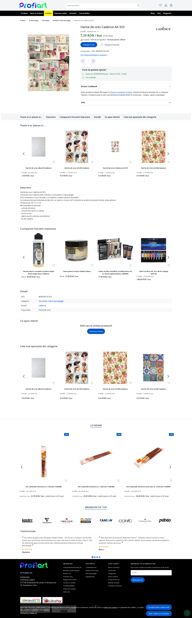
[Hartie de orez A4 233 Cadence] (77, 147)
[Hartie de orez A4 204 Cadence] (153, 147)
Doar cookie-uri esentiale (159, 613)
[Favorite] (160, 5)
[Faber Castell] (145, 525)
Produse (24, 13)
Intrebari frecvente (92, 570)
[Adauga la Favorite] (54, 162)
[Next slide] (168, 153)
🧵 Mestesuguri (34, 20)
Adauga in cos (88, 45)
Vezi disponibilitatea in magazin (93, 55)
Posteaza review (96, 331)
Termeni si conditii (69, 583)
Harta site (66, 592)
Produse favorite (114, 580)
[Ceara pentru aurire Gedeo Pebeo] (77, 250)
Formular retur (68, 577)
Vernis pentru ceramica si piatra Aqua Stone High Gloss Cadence (38, 272)
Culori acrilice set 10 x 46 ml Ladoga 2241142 (153, 272)
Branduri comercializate (71, 570)
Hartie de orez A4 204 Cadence (153, 168)
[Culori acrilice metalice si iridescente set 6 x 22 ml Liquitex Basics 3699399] (115, 250)
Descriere (51, 117)
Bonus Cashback (89, 86)
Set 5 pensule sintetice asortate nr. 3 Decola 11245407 (148, 486)
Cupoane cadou (60, 13)
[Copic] (125, 525)
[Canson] (106, 525)
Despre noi (67, 573)
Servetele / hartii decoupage (62, 20)
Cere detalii (91, 77)
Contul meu (112, 570)
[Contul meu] (166, 5)
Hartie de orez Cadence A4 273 (115, 168)
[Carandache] (66, 525)
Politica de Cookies (69, 589)
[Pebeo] (165, 525)
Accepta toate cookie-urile (158, 607)
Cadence (42, 305)
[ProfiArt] (33, 5)
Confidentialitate (68, 586)
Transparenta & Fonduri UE (72, 567)
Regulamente (90, 577)
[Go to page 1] (92, 557)
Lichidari (48, 13)
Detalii (97, 117)
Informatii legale (91, 573)
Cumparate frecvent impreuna (75, 117)
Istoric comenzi (113, 577)
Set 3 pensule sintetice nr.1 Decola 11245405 (44, 486)
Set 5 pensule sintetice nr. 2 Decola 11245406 (96, 486)
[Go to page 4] (99, 557)
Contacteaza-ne (91, 567)
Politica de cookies (110, 607)
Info (83, 102)
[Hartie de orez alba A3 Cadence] (38, 147)
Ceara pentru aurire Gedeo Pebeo (77, 271)
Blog (153, 13)
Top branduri (84, 13)
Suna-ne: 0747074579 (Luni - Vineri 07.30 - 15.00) (106, 74)
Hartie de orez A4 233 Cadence (76, 168)
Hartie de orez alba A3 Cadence (38, 168)
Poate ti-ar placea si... (31, 117)
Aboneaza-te (137, 580)
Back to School (36, 13)
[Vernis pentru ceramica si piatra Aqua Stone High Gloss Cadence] (38, 250)
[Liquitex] (27, 525)
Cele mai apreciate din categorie (140, 117)
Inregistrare (112, 573)
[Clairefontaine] (47, 525)
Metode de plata (113, 583)
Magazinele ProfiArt (70, 580)
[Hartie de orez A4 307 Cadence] (153, 368)
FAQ (159, 13)
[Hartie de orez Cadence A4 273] (115, 147)
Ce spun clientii (112, 117)
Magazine (167, 13)
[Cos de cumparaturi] (171, 5)
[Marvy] (86, 525)
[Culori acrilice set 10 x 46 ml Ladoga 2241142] (153, 250)
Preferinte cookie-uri (28, 613)
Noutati (73, 13)
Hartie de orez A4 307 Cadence (153, 389)
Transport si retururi (115, 586)
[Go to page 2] (95, 557)
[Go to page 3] (97, 557)
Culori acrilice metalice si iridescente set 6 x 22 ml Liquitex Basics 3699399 (115, 272)
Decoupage (45, 20)
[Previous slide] (24, 153)
